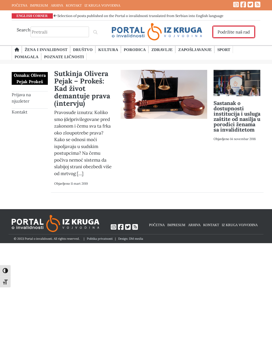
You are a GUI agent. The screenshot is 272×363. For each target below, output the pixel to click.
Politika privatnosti (100, 238)
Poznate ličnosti (64, 56)
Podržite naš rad (234, 32)
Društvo (83, 49)
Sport (223, 49)
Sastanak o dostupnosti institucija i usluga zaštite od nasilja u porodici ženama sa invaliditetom (237, 116)
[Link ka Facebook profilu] (243, 5)
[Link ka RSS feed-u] (257, 5)
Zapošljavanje (195, 49)
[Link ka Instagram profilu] (236, 5)
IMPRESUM (39, 5)
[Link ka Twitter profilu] (250, 5)
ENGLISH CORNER (32, 15)
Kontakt (19, 112)
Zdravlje (162, 49)
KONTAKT (74, 5)
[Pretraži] (95, 32)
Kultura (108, 49)
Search (24, 29)
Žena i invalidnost (46, 49)
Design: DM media (130, 238)
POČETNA (19, 5)
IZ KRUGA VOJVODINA (102, 5)
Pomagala (27, 56)
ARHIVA (57, 5)
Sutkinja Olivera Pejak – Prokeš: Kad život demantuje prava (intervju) (82, 88)
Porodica (135, 49)
